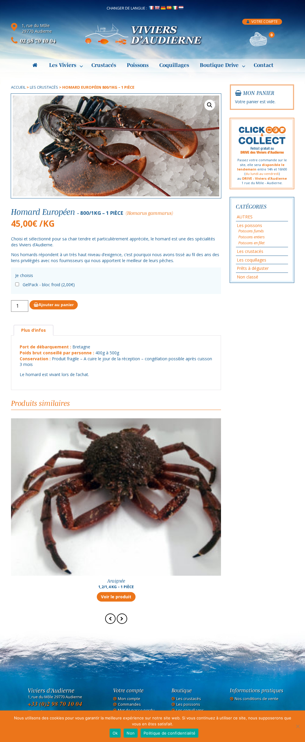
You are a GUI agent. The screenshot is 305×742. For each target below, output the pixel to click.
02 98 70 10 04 (38, 40)
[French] (151, 7)
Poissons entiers (251, 236)
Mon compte (129, 699)
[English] (157, 7)
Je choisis (24, 275)
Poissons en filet (251, 242)
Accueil (18, 87)
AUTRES (245, 217)
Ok (115, 733)
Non (131, 733)
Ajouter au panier (56, 304)
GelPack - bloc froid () (49, 284)
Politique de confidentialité (169, 733)
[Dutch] (180, 7)
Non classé (247, 277)
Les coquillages (251, 260)
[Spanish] (169, 7)
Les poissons (249, 225)
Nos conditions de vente (256, 699)
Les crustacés (44, 87)
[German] (163, 7)
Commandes (129, 704)
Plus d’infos (33, 330)
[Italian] (175, 7)
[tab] (33, 330)
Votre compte (264, 21)
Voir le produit (116, 596)
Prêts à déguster (253, 268)
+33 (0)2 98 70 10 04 (55, 703)
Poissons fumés (251, 231)
